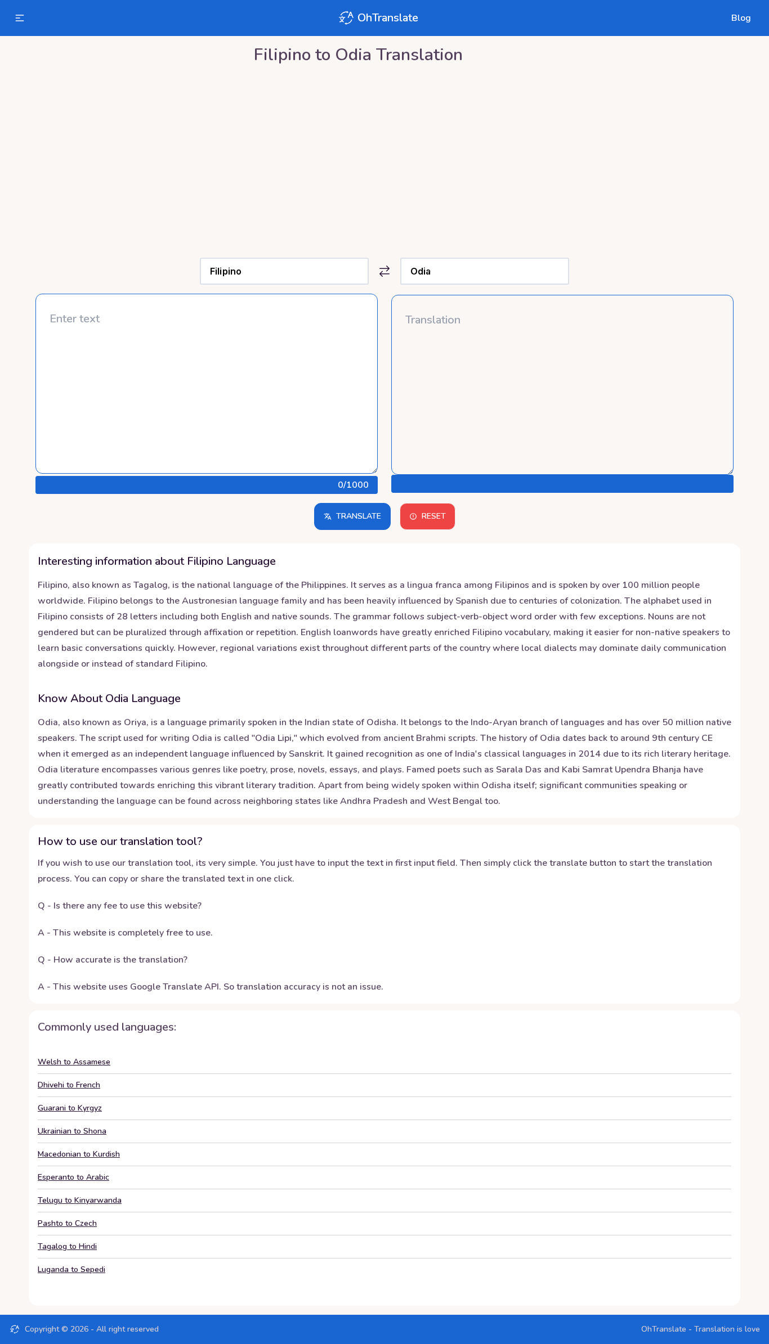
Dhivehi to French (69, 1085)
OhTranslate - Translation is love (700, 1329)
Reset (434, 516)
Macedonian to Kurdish (79, 1154)
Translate (358, 516)
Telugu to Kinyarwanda (80, 1200)
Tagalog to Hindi (67, 1246)
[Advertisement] (384, 158)
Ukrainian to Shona (72, 1131)
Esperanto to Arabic (73, 1177)
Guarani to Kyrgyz (70, 1108)
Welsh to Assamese (74, 1062)
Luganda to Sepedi (71, 1269)
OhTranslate (387, 17)
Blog (741, 18)
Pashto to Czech (67, 1223)
